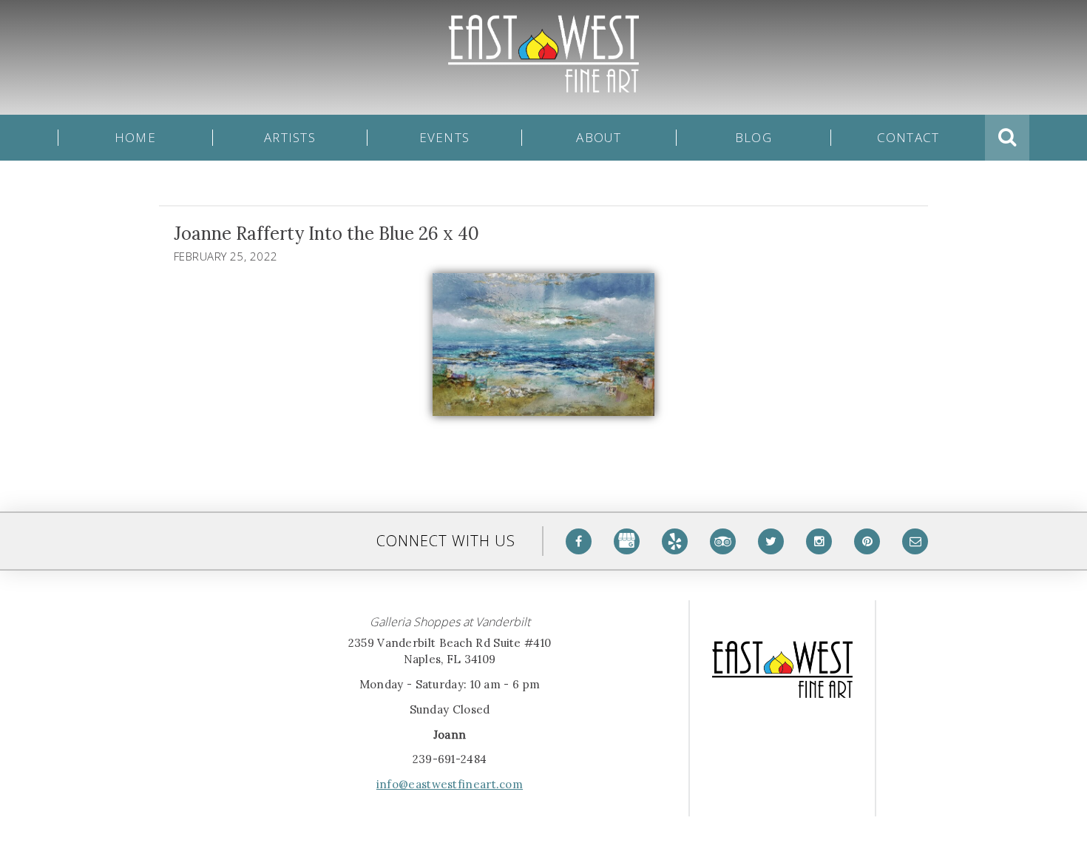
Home (135, 138)
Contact (908, 138)
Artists (290, 138)
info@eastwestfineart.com (449, 784)
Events (444, 138)
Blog (753, 138)
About (598, 138)
